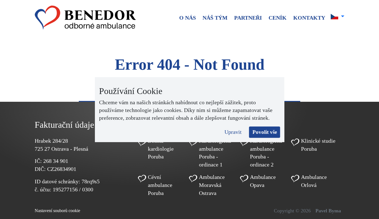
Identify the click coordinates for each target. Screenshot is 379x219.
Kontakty (309, 18)
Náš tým (215, 18)
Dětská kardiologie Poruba (161, 149)
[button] (337, 17)
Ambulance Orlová (314, 181)
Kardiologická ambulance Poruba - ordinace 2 (266, 153)
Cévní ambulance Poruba (160, 185)
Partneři (248, 18)
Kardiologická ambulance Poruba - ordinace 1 (215, 153)
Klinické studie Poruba (318, 145)
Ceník (278, 18)
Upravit (233, 132)
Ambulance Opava (263, 181)
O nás (187, 18)
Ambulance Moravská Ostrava (212, 185)
